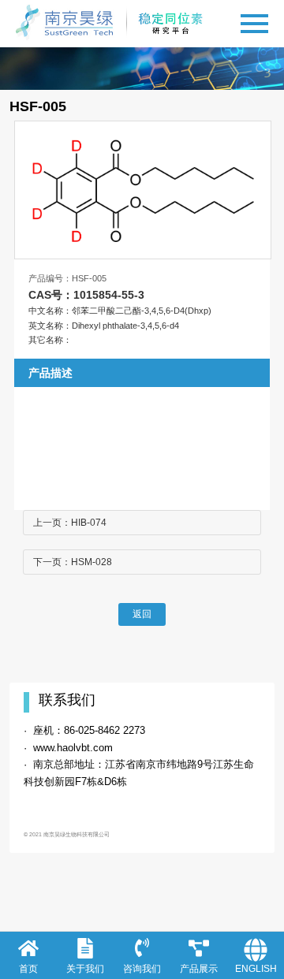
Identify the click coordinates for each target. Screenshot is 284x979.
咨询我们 (142, 968)
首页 (28, 968)
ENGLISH (256, 968)
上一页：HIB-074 (69, 522)
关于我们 (85, 968)
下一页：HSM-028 (72, 562)
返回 (142, 614)
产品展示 (199, 968)
